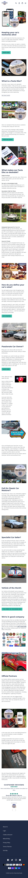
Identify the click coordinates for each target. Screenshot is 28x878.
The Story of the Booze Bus (12, 609)
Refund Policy (6, 838)
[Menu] (25, 3)
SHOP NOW (6, 52)
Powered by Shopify (18, 873)
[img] (14, 787)
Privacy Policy (6, 842)
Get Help (5, 850)
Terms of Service (7, 846)
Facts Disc (11, 873)
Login (4, 830)
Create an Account (7, 834)
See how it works (6, 95)
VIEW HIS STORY (8, 139)
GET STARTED (7, 316)
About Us (5, 826)
